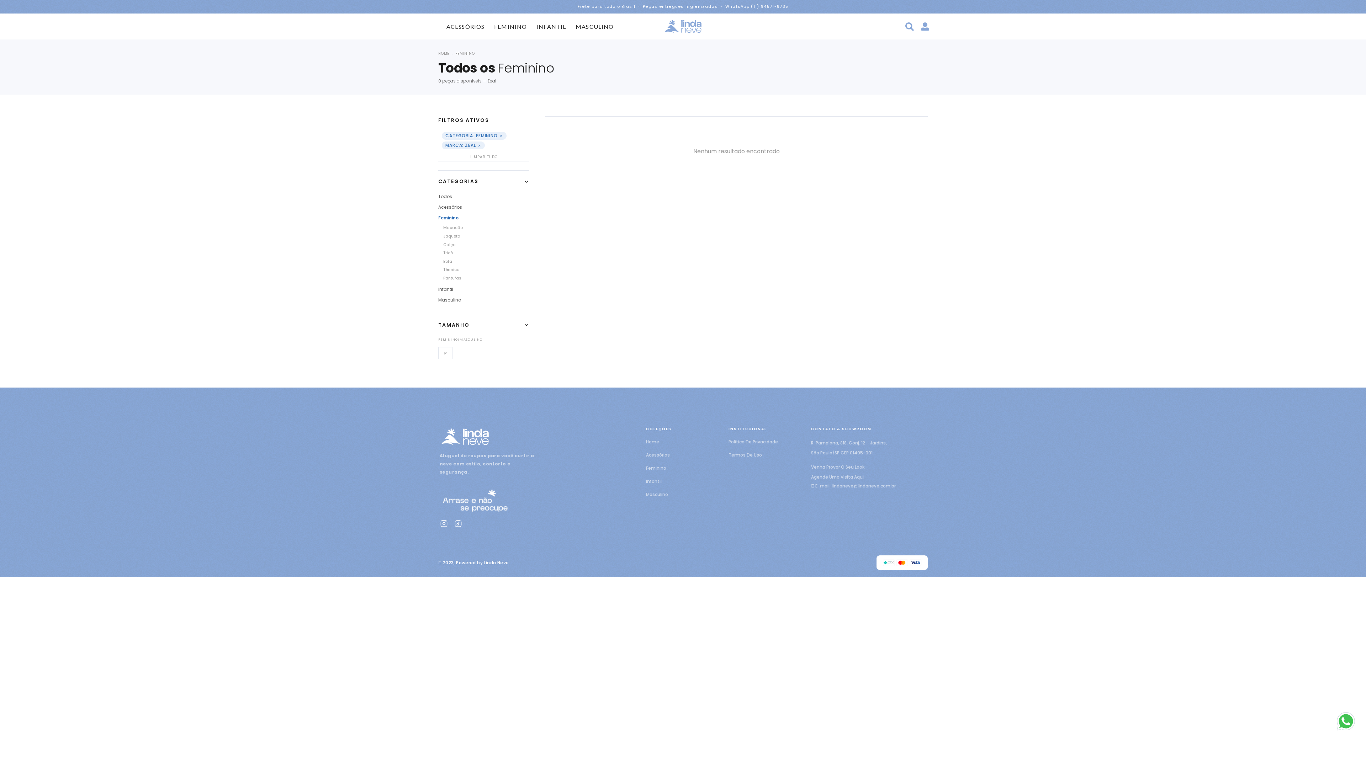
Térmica (451, 269)
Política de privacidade (753, 442)
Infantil (551, 26)
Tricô (448, 253)
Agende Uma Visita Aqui (837, 477)
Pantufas (452, 278)
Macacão (453, 227)
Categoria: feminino (474, 135)
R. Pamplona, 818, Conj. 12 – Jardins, (849, 443)
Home (443, 53)
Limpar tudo (484, 157)
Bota (447, 261)
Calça (449, 244)
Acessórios (465, 26)
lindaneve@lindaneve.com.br (864, 486)
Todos (445, 196)
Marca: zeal (463, 145)
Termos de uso (745, 455)
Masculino (595, 26)
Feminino (510, 26)
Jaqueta (451, 236)
